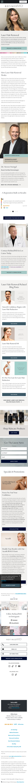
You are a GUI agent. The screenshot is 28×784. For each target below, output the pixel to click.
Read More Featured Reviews (14, 218)
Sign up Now (14, 461)
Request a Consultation (14, 48)
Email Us (14, 649)
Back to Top (14, 599)
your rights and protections (15, 756)
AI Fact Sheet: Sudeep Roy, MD (14, 746)
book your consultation (16, 267)
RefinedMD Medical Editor (20, 593)
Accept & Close (10, 585)
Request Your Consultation (14, 658)
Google (7, 207)
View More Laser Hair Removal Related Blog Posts (14, 401)
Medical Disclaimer (14, 732)
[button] (2, 1)
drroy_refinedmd (15, 623)
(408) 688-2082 (15, 707)
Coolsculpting (14, 529)
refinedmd (15, 620)
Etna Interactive (20, 782)
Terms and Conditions (14, 738)
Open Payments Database (14, 741)
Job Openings (14, 729)
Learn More (3, 580)
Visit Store (14, 432)
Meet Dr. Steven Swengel (10, 185)
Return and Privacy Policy (14, 735)
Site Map (14, 744)
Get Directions (14, 653)
